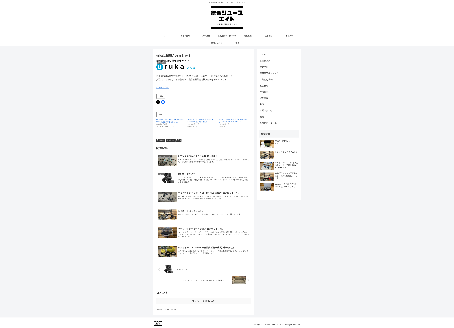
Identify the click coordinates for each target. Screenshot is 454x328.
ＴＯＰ (263, 55)
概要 (262, 116)
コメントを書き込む (204, 301)
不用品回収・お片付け (270, 73)
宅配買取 (264, 98)
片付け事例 (267, 79)
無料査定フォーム (268, 123)
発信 (179, 140)
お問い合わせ (266, 110)
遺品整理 (264, 85)
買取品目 (264, 67)
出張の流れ (265, 61)
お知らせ (162, 140)
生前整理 (264, 92)
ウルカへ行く (162, 87)
